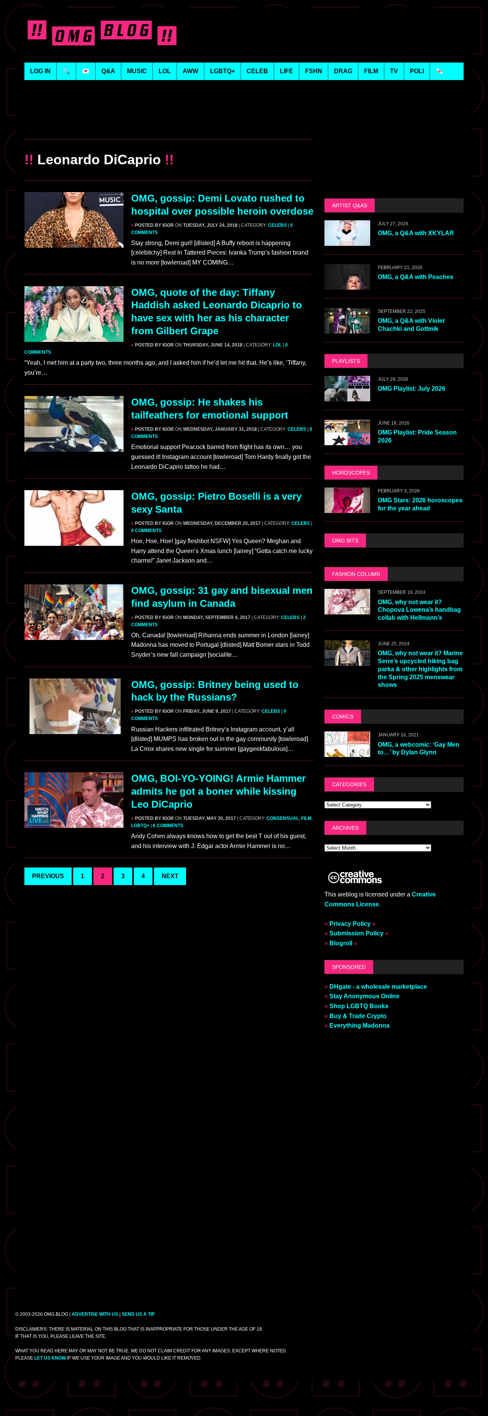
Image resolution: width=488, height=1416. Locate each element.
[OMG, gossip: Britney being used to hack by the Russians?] (74, 729)
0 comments (146, 530)
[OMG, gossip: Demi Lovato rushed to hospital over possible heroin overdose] (74, 242)
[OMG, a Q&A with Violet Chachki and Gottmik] (347, 328)
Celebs (277, 225)
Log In (40, 71)
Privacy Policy (350, 923)
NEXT (170, 876)
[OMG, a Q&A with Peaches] (347, 284)
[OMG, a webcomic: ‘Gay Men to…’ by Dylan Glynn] (347, 752)
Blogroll (340, 943)
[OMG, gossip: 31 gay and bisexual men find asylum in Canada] (74, 635)
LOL (165, 71)
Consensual (282, 818)
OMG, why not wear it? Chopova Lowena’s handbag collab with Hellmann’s (419, 610)
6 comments (168, 825)
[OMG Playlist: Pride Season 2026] (347, 440)
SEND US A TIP (138, 1314)
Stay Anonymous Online (364, 996)
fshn (313, 71)
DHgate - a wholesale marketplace (378, 986)
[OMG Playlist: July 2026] (347, 396)
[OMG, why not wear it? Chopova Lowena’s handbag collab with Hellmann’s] (347, 609)
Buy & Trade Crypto (358, 1016)
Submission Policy (356, 933)
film (371, 71)
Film (306, 818)
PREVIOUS (48, 876)
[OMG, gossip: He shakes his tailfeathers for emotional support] (74, 447)
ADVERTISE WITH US (95, 1314)
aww (190, 71)
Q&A (108, 71)
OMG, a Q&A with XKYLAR (416, 233)
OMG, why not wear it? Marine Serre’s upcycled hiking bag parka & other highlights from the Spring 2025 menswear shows (420, 669)
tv (394, 71)
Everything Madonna (359, 1025)
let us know (50, 1358)
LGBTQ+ (222, 71)
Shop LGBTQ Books (358, 1006)
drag (343, 71)
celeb (257, 71)
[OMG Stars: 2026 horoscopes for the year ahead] (347, 508)
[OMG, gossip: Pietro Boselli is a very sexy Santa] (74, 541)
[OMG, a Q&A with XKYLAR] (347, 240)
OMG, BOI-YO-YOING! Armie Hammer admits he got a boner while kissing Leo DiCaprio (218, 791)
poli (417, 71)
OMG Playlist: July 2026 (411, 388)
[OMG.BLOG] (102, 31)
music (137, 71)
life (286, 71)
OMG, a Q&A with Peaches (415, 277)
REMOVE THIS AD (169, 123)
